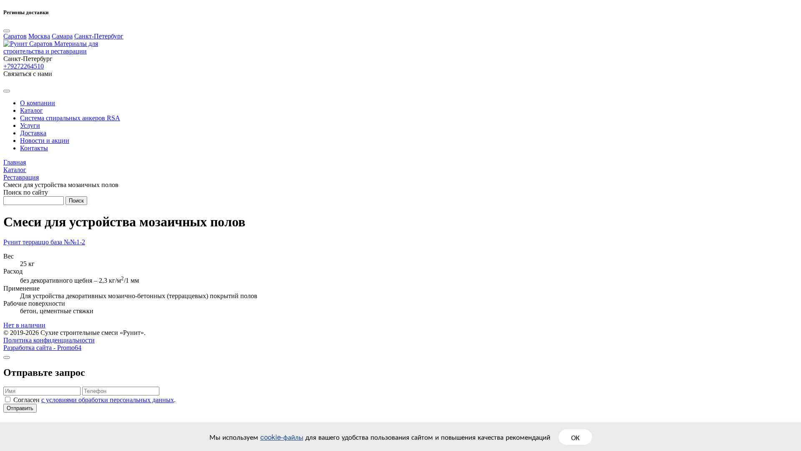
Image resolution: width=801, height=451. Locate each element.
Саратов (15, 36)
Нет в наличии (24, 325)
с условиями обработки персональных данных (107, 399)
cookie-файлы (281, 436)
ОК (575, 437)
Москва (39, 36)
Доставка (33, 133)
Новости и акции (44, 140)
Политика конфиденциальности (49, 340)
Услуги (30, 125)
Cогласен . (94, 399)
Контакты (34, 148)
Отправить (20, 408)
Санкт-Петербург (98, 36)
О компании (37, 102)
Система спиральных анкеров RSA (70, 118)
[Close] (6, 31)
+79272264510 (23, 66)
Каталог (31, 110)
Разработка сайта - (42, 347)
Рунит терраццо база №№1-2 (44, 242)
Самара (62, 36)
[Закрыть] (6, 357)
